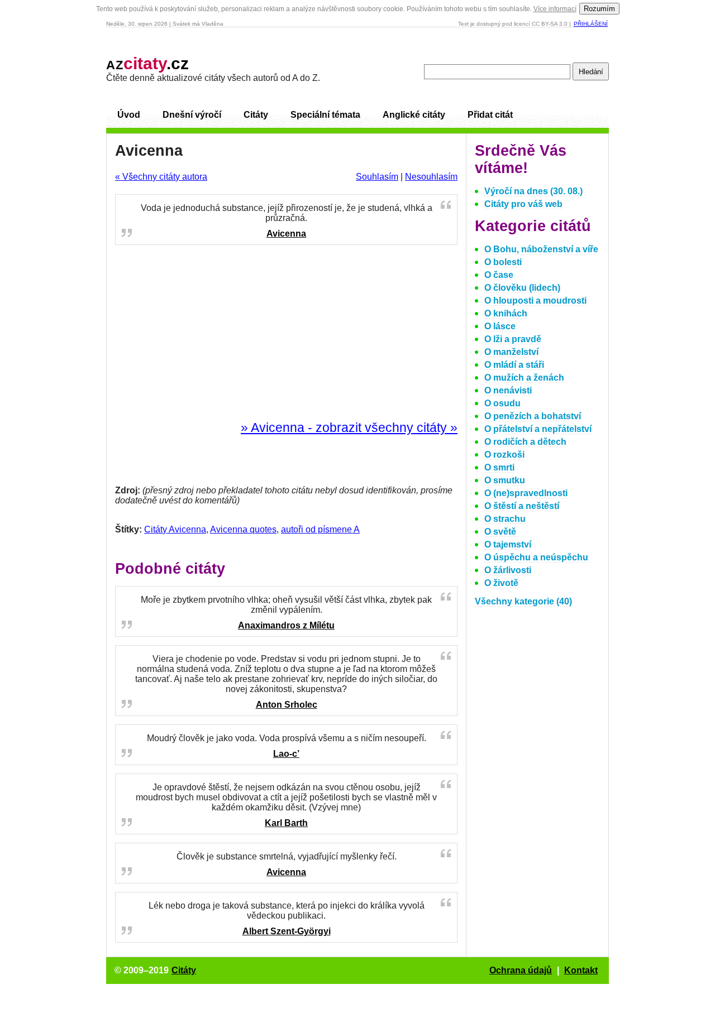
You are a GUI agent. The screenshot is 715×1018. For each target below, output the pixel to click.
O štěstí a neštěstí (521, 506)
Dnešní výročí (192, 114)
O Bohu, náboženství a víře (541, 249)
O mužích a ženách (524, 377)
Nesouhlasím (431, 176)
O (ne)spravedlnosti (526, 493)
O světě (500, 531)
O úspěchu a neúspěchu (536, 557)
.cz (147, 63)
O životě (501, 583)
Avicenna (286, 233)
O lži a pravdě (512, 339)
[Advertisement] (286, 333)
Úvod (128, 114)
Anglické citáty (414, 114)
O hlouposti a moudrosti (535, 300)
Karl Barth (286, 823)
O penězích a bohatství (532, 416)
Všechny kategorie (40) (523, 601)
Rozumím (599, 8)
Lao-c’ (286, 753)
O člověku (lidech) (522, 287)
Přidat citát (490, 114)
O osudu (502, 403)
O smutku (504, 480)
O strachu (505, 519)
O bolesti (503, 262)
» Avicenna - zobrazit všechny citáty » (349, 427)
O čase (498, 275)
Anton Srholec (286, 704)
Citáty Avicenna (175, 529)
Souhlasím (377, 176)
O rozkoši (504, 454)
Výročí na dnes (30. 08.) (533, 191)
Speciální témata (325, 114)
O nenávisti (508, 390)
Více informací (554, 9)
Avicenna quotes (243, 529)
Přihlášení (591, 24)
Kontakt (581, 970)
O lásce (500, 326)
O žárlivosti (507, 570)
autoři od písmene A (320, 529)
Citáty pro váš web (523, 204)
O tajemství (507, 544)
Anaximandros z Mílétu (286, 625)
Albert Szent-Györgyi (286, 931)
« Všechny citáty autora (161, 176)
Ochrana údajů (520, 970)
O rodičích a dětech (525, 441)
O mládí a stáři (514, 364)
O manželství (511, 352)
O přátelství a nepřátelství (538, 429)
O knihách (505, 313)
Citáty (256, 114)
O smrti (499, 467)
